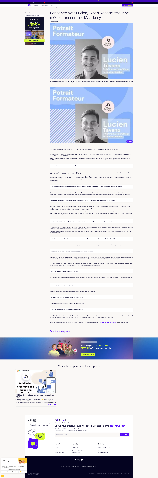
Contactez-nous (127, 5)
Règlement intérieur (127, 473)
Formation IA (74, 449)
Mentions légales (92, 473)
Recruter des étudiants (103, 452)
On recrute (57, 449)
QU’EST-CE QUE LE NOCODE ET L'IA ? (89, 466)
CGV (121, 473)
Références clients (76, 452)
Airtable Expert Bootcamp (103, 450)
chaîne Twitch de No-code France (108, 322)
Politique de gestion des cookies (113, 473)
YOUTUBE (68, 466)
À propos (57, 447)
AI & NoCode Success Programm (105, 449)
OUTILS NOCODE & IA (75, 466)
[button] (131, 3)
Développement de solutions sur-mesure (81, 450)
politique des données (65, 438)
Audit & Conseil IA (45, 5)
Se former (57, 450)
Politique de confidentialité (101, 473)
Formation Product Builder (104, 447)
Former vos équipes (59, 452)
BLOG (62, 466)
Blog (52, 5)
